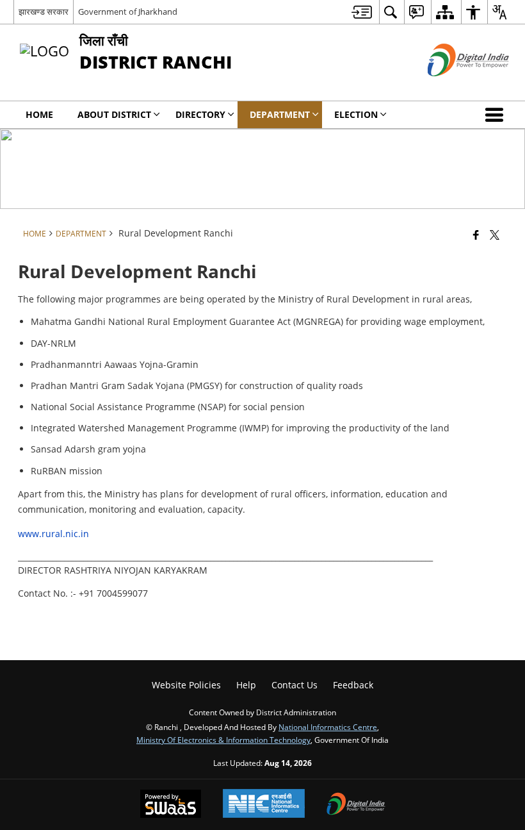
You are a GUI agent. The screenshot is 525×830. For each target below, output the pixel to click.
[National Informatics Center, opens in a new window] (263, 804)
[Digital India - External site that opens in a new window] (452, 87)
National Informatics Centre (328, 727)
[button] (496, 114)
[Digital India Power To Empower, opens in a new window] (356, 805)
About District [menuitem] (114, 114)
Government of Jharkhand (127, 11)
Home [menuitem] (39, 114)
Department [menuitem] (280, 114)
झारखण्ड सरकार (44, 11)
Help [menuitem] (246, 685)
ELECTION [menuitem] (356, 114)
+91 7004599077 (113, 593)
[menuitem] (361, 12)
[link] (113, 593)
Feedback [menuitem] (353, 685)
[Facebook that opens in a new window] (476, 234)
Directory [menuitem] (200, 114)
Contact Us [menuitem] (294, 685)
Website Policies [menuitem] (186, 685)
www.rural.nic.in (53, 533)
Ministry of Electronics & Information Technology (223, 740)
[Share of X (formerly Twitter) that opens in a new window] (495, 234)
